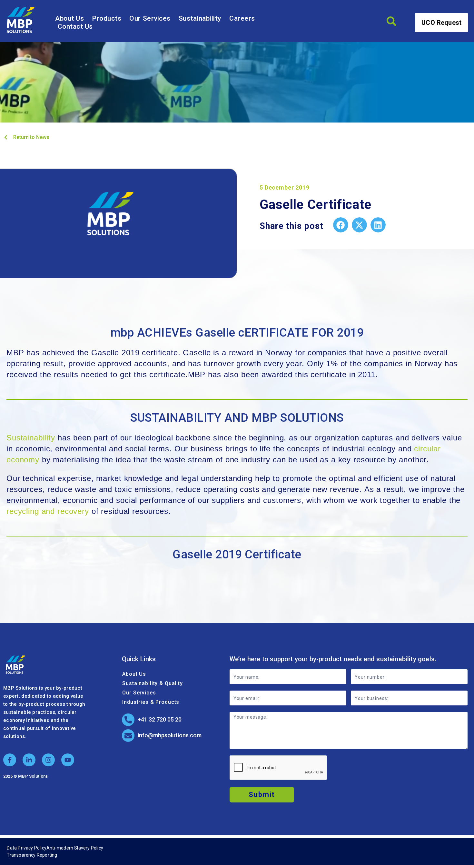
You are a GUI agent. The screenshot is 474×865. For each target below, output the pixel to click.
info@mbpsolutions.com (170, 735)
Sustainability (200, 18)
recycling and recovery (47, 511)
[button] (340, 224)
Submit (262, 795)
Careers (242, 18)
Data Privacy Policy (26, 847)
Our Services (149, 18)
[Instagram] (48, 759)
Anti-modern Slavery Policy (74, 847)
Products (106, 18)
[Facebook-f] (9, 759)
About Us (69, 18)
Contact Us (75, 26)
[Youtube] (67, 759)
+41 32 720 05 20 (160, 719)
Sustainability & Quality (152, 683)
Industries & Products (150, 702)
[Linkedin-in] (29, 759)
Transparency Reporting (32, 855)
